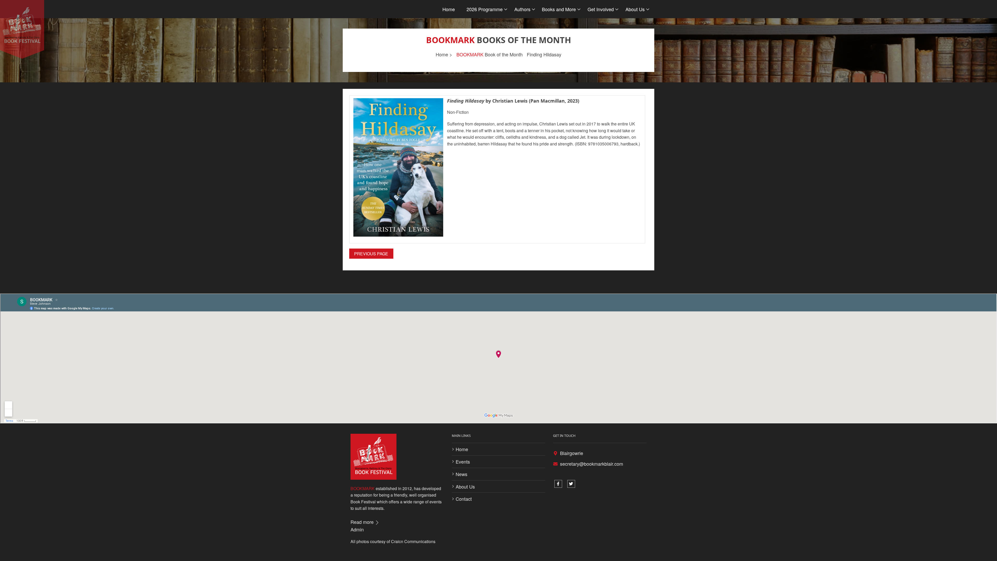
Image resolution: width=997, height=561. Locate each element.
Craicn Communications (413, 541)
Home (448, 9)
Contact (464, 498)
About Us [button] (635, 9)
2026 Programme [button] (485, 9)
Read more (363, 521)
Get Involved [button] (601, 9)
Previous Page (371, 254)
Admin (357, 529)
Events (463, 461)
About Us (465, 486)
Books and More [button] (559, 9)
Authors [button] (522, 9)
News (461, 474)
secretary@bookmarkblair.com (591, 463)
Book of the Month (489, 54)
